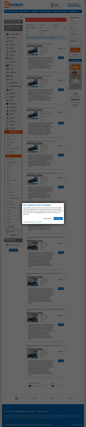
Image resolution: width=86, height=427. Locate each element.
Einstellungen (58, 218)
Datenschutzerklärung (29, 222)
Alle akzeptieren (48, 218)
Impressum (39, 222)
